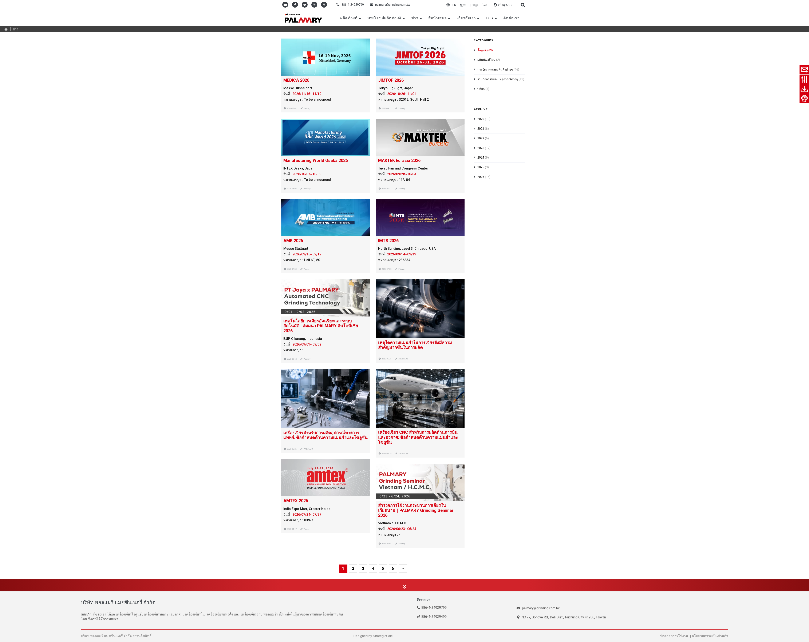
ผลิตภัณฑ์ (348, 18)
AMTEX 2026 (295, 500)
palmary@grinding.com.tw (392, 4)
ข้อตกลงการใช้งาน (674, 636)
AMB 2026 (293, 240)
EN (454, 5)
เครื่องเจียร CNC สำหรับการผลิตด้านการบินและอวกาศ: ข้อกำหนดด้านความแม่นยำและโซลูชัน (418, 437)
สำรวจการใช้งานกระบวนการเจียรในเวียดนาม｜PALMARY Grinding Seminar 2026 (416, 510)
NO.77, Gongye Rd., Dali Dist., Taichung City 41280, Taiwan (563, 617)
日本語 (474, 5)
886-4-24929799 (353, 4)
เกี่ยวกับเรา (466, 18)
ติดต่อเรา (511, 18)
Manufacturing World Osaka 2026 (315, 160)
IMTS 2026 (388, 240)
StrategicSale (383, 636)
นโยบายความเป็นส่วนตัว (710, 636)
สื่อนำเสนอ (437, 18)
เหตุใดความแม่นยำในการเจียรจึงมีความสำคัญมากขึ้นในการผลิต (415, 345)
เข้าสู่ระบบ (505, 5)
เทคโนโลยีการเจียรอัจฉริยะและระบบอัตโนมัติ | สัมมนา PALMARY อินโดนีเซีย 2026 (320, 325)
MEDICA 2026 (296, 80)
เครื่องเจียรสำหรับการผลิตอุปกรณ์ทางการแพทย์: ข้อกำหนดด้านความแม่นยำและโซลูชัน (325, 435)
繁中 (463, 5)
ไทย (484, 5)
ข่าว (414, 18)
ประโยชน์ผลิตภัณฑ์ (384, 18)
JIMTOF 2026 (391, 80)
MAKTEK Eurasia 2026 (399, 160)
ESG (489, 18)
